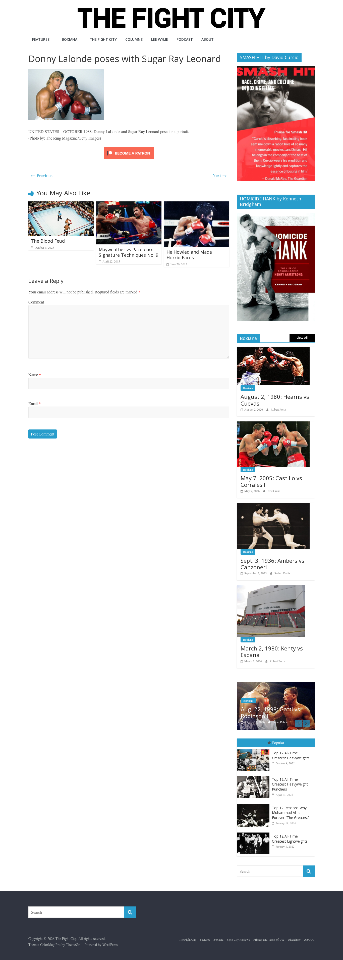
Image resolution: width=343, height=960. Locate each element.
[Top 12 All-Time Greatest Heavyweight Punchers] (254, 775)
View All (302, 338)
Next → (219, 175)
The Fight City (103, 39)
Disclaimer (294, 939)
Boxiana (69, 39)
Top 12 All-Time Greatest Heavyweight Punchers (290, 784)
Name (34, 374)
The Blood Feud (48, 241)
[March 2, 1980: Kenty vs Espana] (271, 588)
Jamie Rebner (280, 722)
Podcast (185, 39)
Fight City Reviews (238, 939)
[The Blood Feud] (61, 204)
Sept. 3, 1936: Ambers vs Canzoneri (272, 564)
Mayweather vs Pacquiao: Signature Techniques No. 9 (128, 252)
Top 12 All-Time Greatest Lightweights (290, 839)
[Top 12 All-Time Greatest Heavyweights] (254, 749)
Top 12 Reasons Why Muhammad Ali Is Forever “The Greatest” (290, 812)
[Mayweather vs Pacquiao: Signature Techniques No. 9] (128, 204)
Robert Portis (279, 409)
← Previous (41, 175)
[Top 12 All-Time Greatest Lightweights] (254, 833)
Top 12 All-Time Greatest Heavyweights (291, 755)
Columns (134, 39)
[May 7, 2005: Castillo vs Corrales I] (273, 424)
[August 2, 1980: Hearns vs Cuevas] (273, 349)
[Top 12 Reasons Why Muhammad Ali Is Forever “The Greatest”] (254, 804)
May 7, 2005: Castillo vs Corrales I (271, 481)
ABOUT (207, 39)
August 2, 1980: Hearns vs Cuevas (275, 400)
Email (34, 403)
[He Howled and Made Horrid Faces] (196, 204)
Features (40, 39)
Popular (278, 742)
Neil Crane (273, 491)
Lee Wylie (159, 39)
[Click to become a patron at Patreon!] (129, 148)
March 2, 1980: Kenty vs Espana (272, 651)
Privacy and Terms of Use (268, 939)
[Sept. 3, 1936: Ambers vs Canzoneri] (273, 505)
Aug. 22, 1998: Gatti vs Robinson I (270, 712)
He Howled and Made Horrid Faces (189, 254)
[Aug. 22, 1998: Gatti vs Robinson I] (276, 684)
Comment (36, 301)
